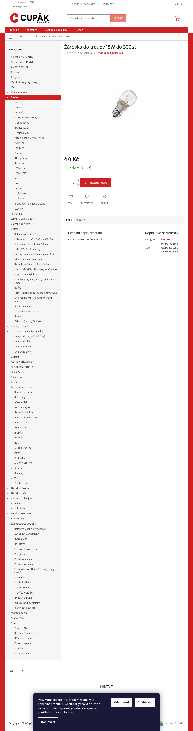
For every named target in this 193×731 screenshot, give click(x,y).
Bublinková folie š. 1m (26, 234)
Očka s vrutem (22, 448)
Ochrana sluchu (22, 347)
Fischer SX (21, 423)
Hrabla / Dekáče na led (26, 633)
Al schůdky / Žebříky (22, 57)
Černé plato (21, 402)
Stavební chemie (20, 488)
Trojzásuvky (22, 133)
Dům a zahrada (19, 92)
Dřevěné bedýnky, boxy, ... (25, 82)
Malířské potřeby (20, 224)
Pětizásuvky (22, 128)
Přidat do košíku (98, 182)
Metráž (14, 229)
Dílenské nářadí (19, 67)
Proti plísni (20, 578)
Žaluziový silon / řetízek (27, 321)
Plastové (20, 544)
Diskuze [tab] (80, 220)
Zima (13, 623)
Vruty (17, 478)
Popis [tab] (69, 220)
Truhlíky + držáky (23, 593)
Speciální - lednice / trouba (30, 204)
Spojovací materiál (21, 387)
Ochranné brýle (23, 352)
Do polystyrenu (23, 407)
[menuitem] (14, 30)
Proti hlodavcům (23, 559)
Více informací (65, 712)
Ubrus (17, 316)
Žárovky (19, 153)
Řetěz (17, 288)
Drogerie (16, 77)
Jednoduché (22, 123)
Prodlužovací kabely (25, 118)
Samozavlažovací (25, 608)
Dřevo (14, 87)
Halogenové (22, 158)
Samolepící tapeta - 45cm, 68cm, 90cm (35, 293)
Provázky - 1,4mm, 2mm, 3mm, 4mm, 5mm (34, 281)
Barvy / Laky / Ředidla (23, 62)
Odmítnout (121, 702)
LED (17, 178)
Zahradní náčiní (19, 613)
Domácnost (17, 72)
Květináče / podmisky (26, 534)
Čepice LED (20, 628)
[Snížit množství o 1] (78, 185)
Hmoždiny (19, 397)
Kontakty (108, 4)
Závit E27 (21, 173)
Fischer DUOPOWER (26, 417)
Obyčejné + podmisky (27, 603)
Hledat (118, 18)
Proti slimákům (22, 582)
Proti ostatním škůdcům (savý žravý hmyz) (34, 570)
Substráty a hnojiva (21, 498)
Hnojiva (18, 504)
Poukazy (15, 372)
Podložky (19, 458)
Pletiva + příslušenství (23, 362)
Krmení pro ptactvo (25, 643)
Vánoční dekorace (21, 514)
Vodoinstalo (17, 519)
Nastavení (48, 722)
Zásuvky (19, 148)
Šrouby (18, 468)
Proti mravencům (24, 564)
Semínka (15, 382)
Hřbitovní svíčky (23, 638)
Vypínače (19, 143)
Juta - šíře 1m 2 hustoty (27, 249)
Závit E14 (21, 193)
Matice (18, 438)
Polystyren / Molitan (22, 367)
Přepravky (16, 377)
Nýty (16, 443)
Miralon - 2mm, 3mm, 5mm (28, 259)
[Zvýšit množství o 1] (78, 180)
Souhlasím (145, 702)
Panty (17, 453)
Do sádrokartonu (24, 412)
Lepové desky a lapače (27, 549)
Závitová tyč (21, 483)
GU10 (19, 183)
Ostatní (18, 113)
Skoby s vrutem (23, 463)
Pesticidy (19, 554)
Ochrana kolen (22, 342)
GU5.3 (19, 188)
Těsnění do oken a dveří (27, 311)
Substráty (19, 508)
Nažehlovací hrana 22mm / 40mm (32, 264)
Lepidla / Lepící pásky (23, 219)
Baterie (18, 102)
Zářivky (19, 209)
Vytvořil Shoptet (175, 723)
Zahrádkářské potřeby (23, 524)
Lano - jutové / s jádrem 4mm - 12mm (34, 254)
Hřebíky (18, 433)
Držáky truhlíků (23, 598)
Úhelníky (19, 473)
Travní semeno (22, 588)
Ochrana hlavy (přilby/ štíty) (29, 336)
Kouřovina (16, 214)
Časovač (19, 108)
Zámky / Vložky (19, 618)
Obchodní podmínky (83, 4)
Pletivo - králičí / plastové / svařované (35, 269)
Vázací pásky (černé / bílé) (29, 138)
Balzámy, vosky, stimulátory (30, 529)
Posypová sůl (21, 653)
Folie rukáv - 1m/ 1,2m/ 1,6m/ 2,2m (33, 239)
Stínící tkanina (22, 306)
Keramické (21, 539)
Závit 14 (20, 168)
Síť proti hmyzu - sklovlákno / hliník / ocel (34, 299)
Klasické (20, 163)
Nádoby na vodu (20, 326)
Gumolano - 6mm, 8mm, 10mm (31, 244)
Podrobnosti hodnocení (110, 53)
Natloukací (21, 428)
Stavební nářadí (19, 493)
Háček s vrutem (23, 392)
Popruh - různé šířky (25, 274)
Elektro (15, 97)
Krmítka (18, 648)
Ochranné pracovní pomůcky (27, 331)
